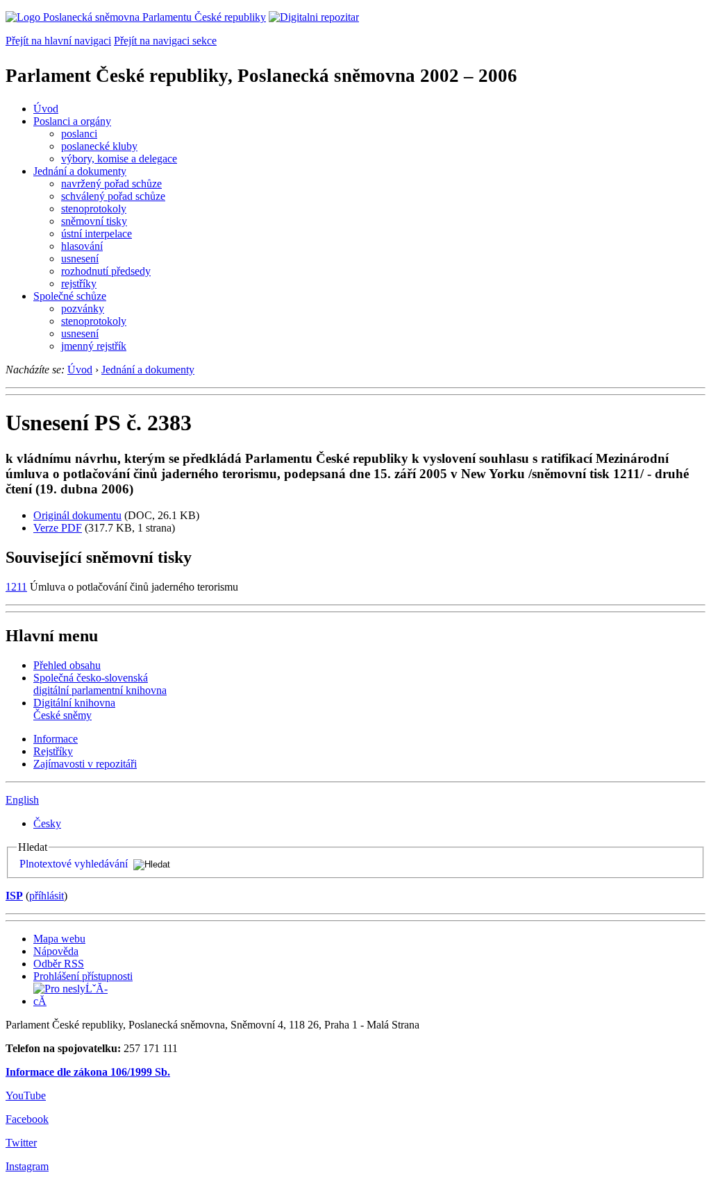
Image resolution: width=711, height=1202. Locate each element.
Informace (55, 739)
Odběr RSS (58, 964)
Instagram (27, 1166)
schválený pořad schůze (113, 196)
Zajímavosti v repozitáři (85, 764)
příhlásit (46, 896)
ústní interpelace (96, 233)
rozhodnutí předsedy (106, 271)
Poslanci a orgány (72, 121)
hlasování (82, 246)
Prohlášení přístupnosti (83, 976)
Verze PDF (57, 528)
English (22, 800)
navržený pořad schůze (111, 183)
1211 (16, 587)
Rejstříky (53, 751)
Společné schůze (69, 296)
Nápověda (55, 951)
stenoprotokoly (93, 208)
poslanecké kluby (99, 146)
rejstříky (79, 283)
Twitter (21, 1143)
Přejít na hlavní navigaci (58, 40)
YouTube (26, 1095)
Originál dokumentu (77, 515)
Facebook (27, 1119)
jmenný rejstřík (93, 346)
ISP (14, 896)
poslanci (79, 133)
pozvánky (82, 308)
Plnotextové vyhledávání (73, 864)
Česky (47, 823)
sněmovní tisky (94, 221)
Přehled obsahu (67, 665)
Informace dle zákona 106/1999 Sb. (88, 1072)
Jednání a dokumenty (79, 171)
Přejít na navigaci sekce (165, 40)
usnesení (80, 258)
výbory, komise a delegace (119, 158)
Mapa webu (59, 939)
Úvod (45, 109)
